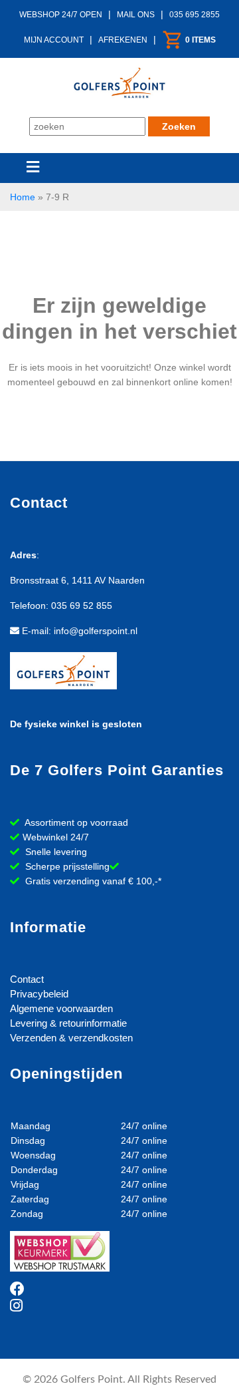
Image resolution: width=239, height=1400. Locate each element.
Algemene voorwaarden (61, 1008)
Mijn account (54, 40)
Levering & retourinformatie (68, 1023)
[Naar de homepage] (119, 81)
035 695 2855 (194, 14)
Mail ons (136, 14)
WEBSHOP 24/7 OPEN (60, 14)
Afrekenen (122, 40)
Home (22, 197)
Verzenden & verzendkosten (71, 1037)
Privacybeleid (39, 993)
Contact (27, 979)
